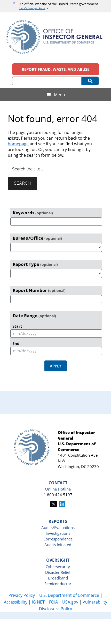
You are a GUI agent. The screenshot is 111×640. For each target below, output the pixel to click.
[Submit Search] (90, 81)
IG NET (38, 602)
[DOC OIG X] (53, 505)
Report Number (39, 290)
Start (17, 326)
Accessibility (15, 602)
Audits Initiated (57, 544)
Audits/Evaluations (58, 527)
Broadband (58, 578)
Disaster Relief (57, 572)
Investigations (58, 533)
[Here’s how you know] (55, 6)
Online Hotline (58, 489)
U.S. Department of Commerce (69, 595)
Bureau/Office (37, 238)
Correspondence (58, 538)
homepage (18, 144)
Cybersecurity (58, 566)
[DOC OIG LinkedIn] (62, 505)
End (16, 343)
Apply (55, 365)
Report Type (35, 264)
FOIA (53, 602)
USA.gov (70, 602)
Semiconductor (57, 583)
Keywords (33, 213)
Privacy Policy (22, 595)
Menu (59, 94)
